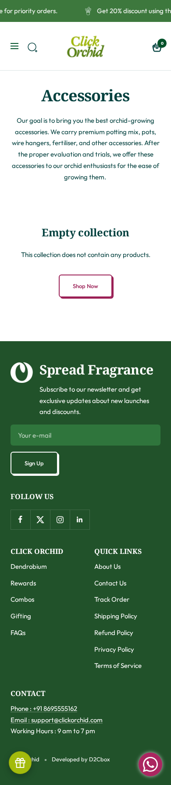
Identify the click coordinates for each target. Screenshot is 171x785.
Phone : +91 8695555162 (44, 708)
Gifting (21, 616)
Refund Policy (113, 632)
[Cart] (156, 46)
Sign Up (34, 463)
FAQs (18, 632)
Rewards (23, 583)
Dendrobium (29, 566)
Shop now (85, 285)
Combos (22, 599)
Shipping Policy (115, 616)
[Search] (31, 46)
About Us (107, 566)
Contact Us (110, 583)
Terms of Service (118, 665)
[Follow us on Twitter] (40, 519)
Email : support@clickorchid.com (57, 720)
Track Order (111, 599)
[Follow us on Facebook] (20, 519)
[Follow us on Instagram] (60, 519)
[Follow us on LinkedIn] (79, 519)
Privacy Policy (114, 649)
